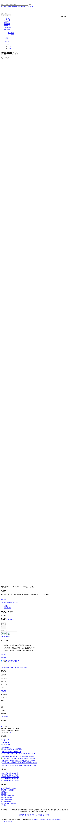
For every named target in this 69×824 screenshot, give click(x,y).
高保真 (20, 6)
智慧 (31, 6)
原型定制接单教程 (6, 801)
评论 (6, 606)
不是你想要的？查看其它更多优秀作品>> (14, 667)
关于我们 (3, 805)
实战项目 (3, 6)
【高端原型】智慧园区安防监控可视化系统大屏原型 (18, 761)
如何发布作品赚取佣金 (8, 795)
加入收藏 (11, 33)
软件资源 (7, 26)
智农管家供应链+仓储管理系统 (11, 752)
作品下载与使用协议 (12, 661)
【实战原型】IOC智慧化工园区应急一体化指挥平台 (18, 756)
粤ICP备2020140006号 (47, 819)
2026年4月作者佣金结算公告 (10, 779)
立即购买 (3, 602)
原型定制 (7, 22)
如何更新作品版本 (6, 799)
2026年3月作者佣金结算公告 (10, 780)
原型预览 (10, 602)
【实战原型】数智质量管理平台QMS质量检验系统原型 (19, 765)
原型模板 (14, 6)
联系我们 (11, 34)
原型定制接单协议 (6, 797)
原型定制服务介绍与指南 (9, 803)
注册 (9, 48)
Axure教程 (7, 27)
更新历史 (7, 608)
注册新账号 (7, 636)
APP (23, 6)
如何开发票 (4, 792)
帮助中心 (34, 815)
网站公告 (7, 29)
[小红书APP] (5, 740)
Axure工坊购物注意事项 (8, 788)
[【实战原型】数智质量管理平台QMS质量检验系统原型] (19, 763)
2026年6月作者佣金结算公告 (10, 775)
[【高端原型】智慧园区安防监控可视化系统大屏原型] (18, 758)
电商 (2, 717)
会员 (6, 44)
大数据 (27, 6)
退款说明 (3, 794)
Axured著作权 (35, 819)
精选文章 (7, 24)
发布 (7, 38)
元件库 (9, 6)
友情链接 (47, 815)
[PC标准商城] (5, 744)
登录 (9, 46)
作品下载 (8, 20)
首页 (7, 18)
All (2, 726)
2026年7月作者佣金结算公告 (10, 773)
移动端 (6, 717)
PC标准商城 (5, 747)
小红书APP (5, 743)
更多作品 (16, 602)
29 (10, 732)
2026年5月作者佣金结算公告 (10, 777)
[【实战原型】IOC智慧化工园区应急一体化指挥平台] (18, 753)
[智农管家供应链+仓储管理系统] (11, 749)
